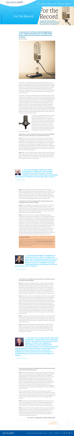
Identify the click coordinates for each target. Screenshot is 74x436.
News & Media (19, 12)
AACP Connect (52, 1)
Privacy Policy (57, 433)
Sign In (68, 1)
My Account (63, 1)
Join (58, 1)
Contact (50, 433)
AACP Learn (46, 1)
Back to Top (53, 423)
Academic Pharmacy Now (28, 12)
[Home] (14, 3)
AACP (15, 12)
